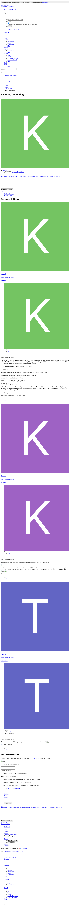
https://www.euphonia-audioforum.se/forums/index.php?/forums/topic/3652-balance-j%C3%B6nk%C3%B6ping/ (31, 176)
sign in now (36, 758)
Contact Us (7, 844)
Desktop (6, 794)
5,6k (9, 553)
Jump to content (5, 5)
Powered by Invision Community (14, 851)
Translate (24, 848)
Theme (6, 839)
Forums (6, 39)
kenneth (5, 170)
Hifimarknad (11, 44)
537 (9, 351)
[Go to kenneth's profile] (35, 167)
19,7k (9, 731)
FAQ (5, 63)
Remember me (11, 24)
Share (2, 175)
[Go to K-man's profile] (35, 472)
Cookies (6, 845)
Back (9, 868)
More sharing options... (7, 189)
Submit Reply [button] (8, 803)
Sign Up (6, 32)
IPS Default (11, 842)
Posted (7, 277)
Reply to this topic (9, 194)
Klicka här (45, 2)
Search (6, 53)
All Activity (11, 50)
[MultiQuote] (4, 577)
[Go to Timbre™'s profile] (35, 651)
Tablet (5, 795)
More (9, 46)
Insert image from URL (14, 788)
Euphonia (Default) (12, 840)
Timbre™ (4, 661)
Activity (6, 49)
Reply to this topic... (6, 770)
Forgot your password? (14, 29)
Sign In (10, 26)
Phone (6, 797)
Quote (5, 400)
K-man (3, 482)
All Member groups (13, 58)
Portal (5, 38)
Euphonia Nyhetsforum (18, 172)
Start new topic (8, 195)
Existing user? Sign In (10, 9)
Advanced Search (12, 60)
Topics (9, 55)
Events (6, 47)
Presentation (11, 41)
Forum (9, 43)
